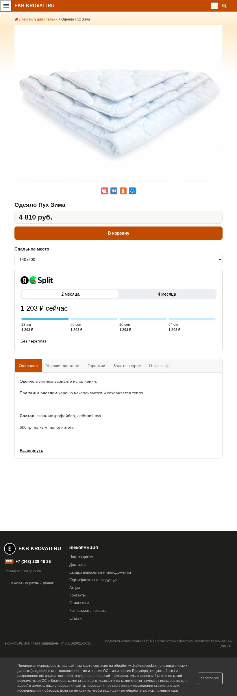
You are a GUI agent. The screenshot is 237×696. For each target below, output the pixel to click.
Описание (28, 365)
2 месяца (70, 294)
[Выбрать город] (214, 5)
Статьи (75, 618)
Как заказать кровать (87, 610)
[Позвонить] (209, 6)
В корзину (118, 233)
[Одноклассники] (123, 190)
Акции (74, 587)
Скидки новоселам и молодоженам (100, 572)
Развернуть (31, 450)
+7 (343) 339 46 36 (33, 561)
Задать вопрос (127, 365)
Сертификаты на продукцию (93, 580)
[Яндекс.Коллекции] (104, 190)
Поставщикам (81, 557)
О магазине (79, 603)
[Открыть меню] (6, 6)
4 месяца (167, 294)
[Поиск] (224, 5)
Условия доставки (62, 365)
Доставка (77, 564)
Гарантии (96, 365)
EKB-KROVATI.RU (34, 5)
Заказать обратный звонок (31, 583)
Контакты (77, 595)
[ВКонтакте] (113, 190)
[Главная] (16, 19)
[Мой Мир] (132, 190)
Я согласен (210, 678)
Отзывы (158, 365)
